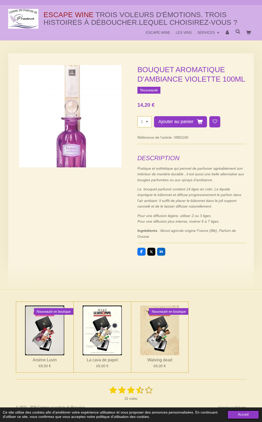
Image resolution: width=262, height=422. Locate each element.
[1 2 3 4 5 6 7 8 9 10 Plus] (144, 121)
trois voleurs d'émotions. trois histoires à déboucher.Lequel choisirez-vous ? (140, 18)
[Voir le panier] (248, 32)
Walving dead (159, 360)
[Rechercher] (238, 32)
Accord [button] (243, 414)
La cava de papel (102, 360)
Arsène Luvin (45, 360)
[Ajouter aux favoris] (215, 121)
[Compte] (227, 32)
